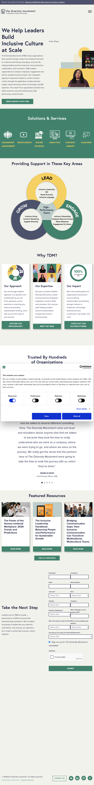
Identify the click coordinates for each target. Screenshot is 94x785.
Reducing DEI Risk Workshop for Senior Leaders (45, 2)
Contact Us (59, 778)
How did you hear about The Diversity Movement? (65, 633)
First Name (52, 573)
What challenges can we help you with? (78, 611)
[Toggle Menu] (90, 11)
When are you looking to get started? (79, 622)
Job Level (52, 592)
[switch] (35, 400)
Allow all (76, 416)
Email (51, 582)
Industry (52, 601)
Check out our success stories (78, 324)
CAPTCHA (52, 651)
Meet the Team (47, 326)
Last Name (74, 573)
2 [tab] (44, 482)
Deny (46, 416)
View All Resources (47, 558)
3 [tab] (47, 482)
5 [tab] (52, 482)
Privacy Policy (6, 780)
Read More (20, 549)
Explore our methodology (16, 324)
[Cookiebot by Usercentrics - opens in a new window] (81, 367)
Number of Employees (56, 610)
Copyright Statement (27, 780)
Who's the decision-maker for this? (59, 622)
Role (72, 592)
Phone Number (75, 582)
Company (73, 601)
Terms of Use (15, 780)
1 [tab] (42, 482)
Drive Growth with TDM (17, 101)
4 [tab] (49, 482)
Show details (81, 409)
